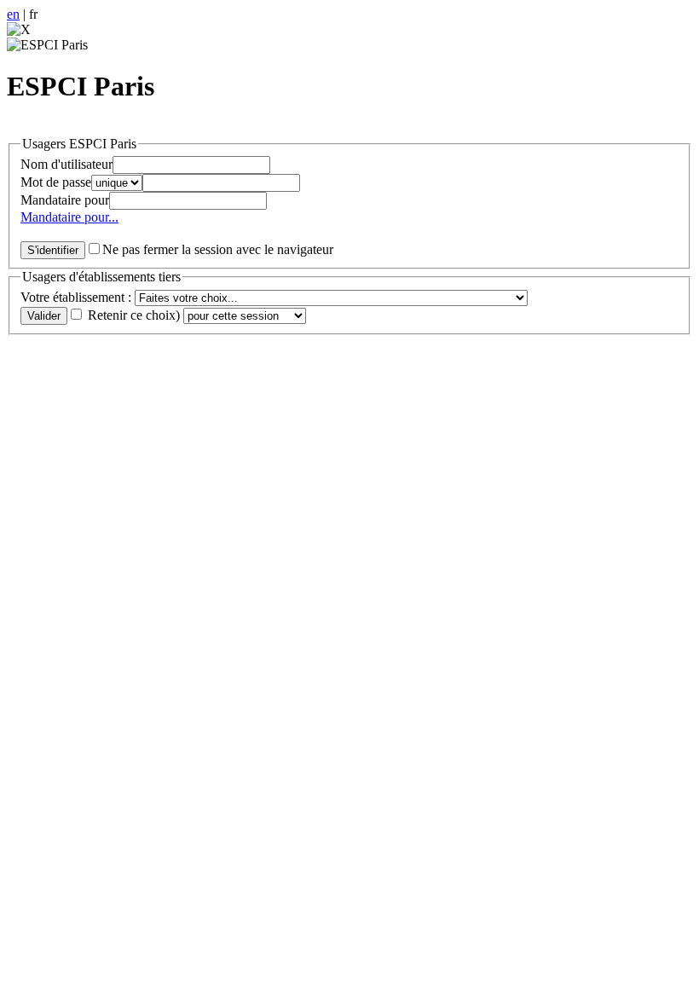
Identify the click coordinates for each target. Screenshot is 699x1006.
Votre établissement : (77, 297)
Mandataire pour (64, 200)
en (13, 14)
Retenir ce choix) (133, 315)
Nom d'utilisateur (66, 164)
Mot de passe (55, 182)
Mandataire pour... (69, 217)
